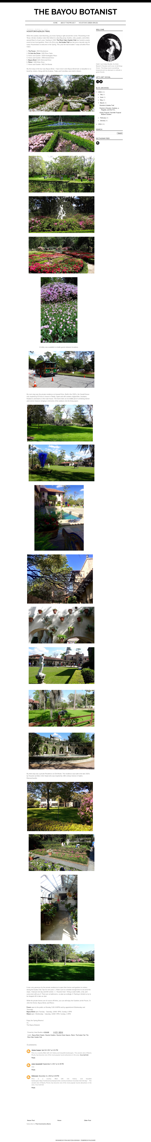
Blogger (92, 1140)
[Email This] (54, 1032)
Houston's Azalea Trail (107, 105)
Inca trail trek (84, 1055)
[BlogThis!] (56, 1032)
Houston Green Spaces (63, 1035)
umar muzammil (37, 1064)
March (102, 103)
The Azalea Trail (80, 1035)
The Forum (32, 51)
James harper (36, 1050)
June (101, 97)
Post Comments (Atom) (43, 1124)
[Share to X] (58, 1032)
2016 (100, 92)
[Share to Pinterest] (62, 1032)
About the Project (68, 23)
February (103, 118)
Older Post (87, 1120)
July (101, 94)
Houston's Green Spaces (88, 23)
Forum (29, 1007)
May (101, 100)
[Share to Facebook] (60, 1032)
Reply (33, 1058)
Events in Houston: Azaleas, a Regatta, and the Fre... (109, 109)
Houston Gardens (50, 1035)
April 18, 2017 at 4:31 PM (50, 1050)
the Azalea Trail (64, 42)
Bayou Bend (32, 60)
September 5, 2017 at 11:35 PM (53, 1064)
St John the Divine (34, 53)
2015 (100, 124)
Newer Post (31, 1120)
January (102, 120)
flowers (42, 1035)
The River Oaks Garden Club (66, 40)
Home (55, 23)
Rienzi (30, 62)
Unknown (35, 1076)
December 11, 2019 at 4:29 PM (49, 1076)
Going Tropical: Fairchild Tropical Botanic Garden (110, 113)
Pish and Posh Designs (72, 1140)
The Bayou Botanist (75, 11)
